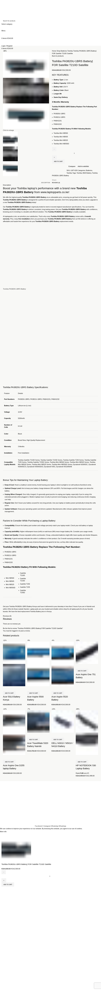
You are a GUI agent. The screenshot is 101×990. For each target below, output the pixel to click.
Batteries (64, 51)
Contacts (4, 809)
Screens (38, 820)
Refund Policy (74, 824)
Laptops (38, 805)
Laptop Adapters (41, 812)
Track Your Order (75, 816)
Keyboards (39, 816)
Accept (10, 831)
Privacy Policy (74, 820)
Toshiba (70, 51)
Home (54, 51)
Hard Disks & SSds (75, 812)
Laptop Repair (6, 812)
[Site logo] (16, 14)
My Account (5, 820)
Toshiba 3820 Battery (84, 173)
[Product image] (14, 675)
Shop (59, 51)
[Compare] (5, 688)
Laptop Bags (73, 805)
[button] (9, 693)
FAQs (3, 824)
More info (3, 831)
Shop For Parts (6, 816)
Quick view (10, 688)
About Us (4, 805)
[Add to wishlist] (16, 688)
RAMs (71, 809)
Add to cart (58, 161)
